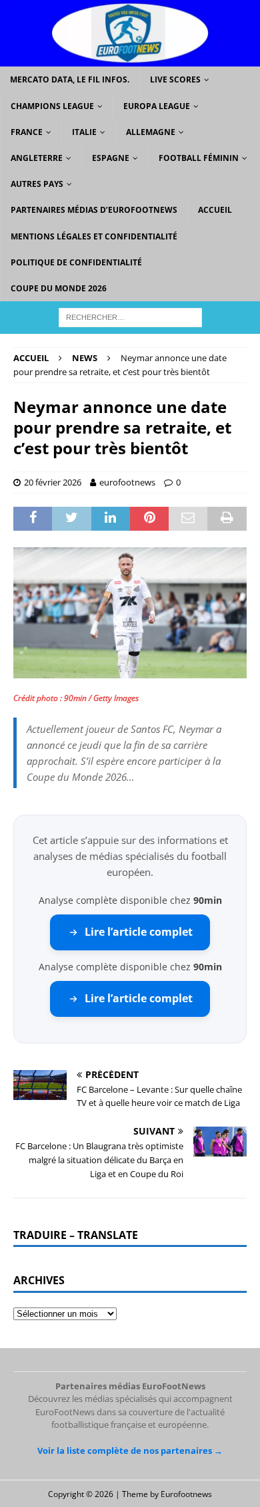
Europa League (156, 106)
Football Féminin (199, 158)
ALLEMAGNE (150, 132)
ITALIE (84, 132)
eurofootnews (127, 482)
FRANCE (27, 132)
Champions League (52, 106)
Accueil (215, 209)
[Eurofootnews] (130, 59)
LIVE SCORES (175, 79)
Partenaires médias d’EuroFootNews (94, 209)
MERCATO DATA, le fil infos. (69, 79)
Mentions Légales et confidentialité (94, 236)
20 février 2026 (52, 482)
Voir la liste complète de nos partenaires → (130, 1450)
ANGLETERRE (37, 158)
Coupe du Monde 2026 (59, 288)
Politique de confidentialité (76, 262)
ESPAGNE (110, 158)
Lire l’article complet (139, 931)
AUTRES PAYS (37, 184)
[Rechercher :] (130, 316)
